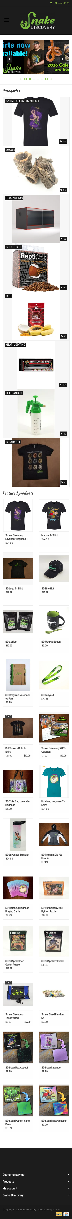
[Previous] (9, 58)
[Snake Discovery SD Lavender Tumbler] (18, 834)
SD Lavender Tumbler (17, 855)
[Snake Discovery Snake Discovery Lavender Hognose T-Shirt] (18, 515)
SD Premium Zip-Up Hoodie (51, 856)
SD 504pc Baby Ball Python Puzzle (52, 909)
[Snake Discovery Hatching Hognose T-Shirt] (54, 781)
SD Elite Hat (47, 588)
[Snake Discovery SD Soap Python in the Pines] (18, 1100)
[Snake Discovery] (43, 20)
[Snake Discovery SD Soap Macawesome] (54, 1100)
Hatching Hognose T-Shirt (53, 803)
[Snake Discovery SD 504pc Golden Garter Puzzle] (18, 941)
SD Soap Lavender (51, 1067)
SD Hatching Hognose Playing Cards (17, 909)
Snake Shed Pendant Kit (52, 1016)
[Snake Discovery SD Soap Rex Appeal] (18, 1047)
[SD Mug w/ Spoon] (54, 621)
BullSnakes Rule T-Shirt (15, 750)
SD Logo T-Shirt (14, 588)
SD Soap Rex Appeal (16, 1067)
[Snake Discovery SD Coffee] (18, 621)
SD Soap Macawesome (54, 1121)
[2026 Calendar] (36, 57)
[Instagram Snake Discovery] (45, 1159)
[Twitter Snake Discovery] (33, 1159)
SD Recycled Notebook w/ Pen (17, 696)
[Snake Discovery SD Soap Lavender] (54, 1047)
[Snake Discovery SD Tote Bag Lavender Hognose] (18, 781)
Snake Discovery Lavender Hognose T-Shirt (17, 537)
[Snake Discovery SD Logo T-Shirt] (18, 568)
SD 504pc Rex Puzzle (52, 961)
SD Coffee (11, 641)
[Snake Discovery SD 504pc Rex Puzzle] (54, 941)
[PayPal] (58, 1214)
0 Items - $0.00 (61, 3)
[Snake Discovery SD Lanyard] (54, 675)
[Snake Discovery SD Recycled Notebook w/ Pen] (18, 675)
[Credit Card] (65, 1214)
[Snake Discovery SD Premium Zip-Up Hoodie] (54, 834)
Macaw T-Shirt (49, 535)
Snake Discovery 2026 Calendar (53, 750)
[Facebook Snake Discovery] (27, 1159)
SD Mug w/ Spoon (51, 641)
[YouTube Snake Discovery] (39, 1159)
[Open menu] (7, 19)
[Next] (62, 58)
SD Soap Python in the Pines (17, 1122)
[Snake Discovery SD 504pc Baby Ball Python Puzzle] (54, 888)
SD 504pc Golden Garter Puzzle (14, 962)
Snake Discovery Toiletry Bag (14, 1016)
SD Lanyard (47, 695)
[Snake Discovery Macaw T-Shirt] (54, 515)
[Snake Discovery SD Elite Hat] (54, 568)
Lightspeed (54, 1209)
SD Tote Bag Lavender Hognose (17, 803)
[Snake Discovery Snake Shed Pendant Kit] (54, 994)
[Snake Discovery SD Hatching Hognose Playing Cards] (18, 888)
